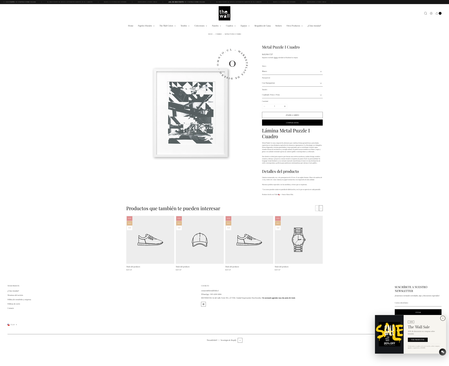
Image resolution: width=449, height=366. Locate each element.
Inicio (210, 34)
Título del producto (133, 267)
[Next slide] (321, 208)
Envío (276, 57)
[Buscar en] (425, 13)
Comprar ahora (292, 123)
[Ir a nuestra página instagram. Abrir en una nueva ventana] (203, 304)
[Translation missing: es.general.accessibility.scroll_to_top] (240, 340)
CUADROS (218, 34)
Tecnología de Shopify (228, 340)
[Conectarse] (431, 13)
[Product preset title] (150, 240)
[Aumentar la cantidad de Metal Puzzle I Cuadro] (285, 106)
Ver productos (417, 340)
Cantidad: (265, 101)
